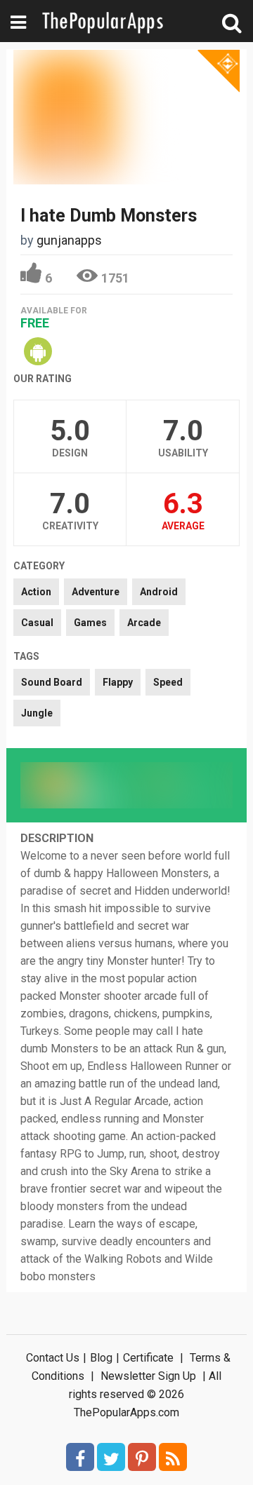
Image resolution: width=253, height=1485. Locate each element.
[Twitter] (111, 1457)
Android (159, 591)
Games (90, 622)
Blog (101, 1357)
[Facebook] (80, 1457)
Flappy (118, 682)
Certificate (148, 1357)
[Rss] (173, 1457)
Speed (168, 682)
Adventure (95, 591)
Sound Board (51, 682)
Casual (37, 622)
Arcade (144, 622)
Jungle (37, 713)
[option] (73, 785)
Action (36, 591)
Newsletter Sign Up (148, 1376)
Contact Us (52, 1357)
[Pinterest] (142, 1457)
